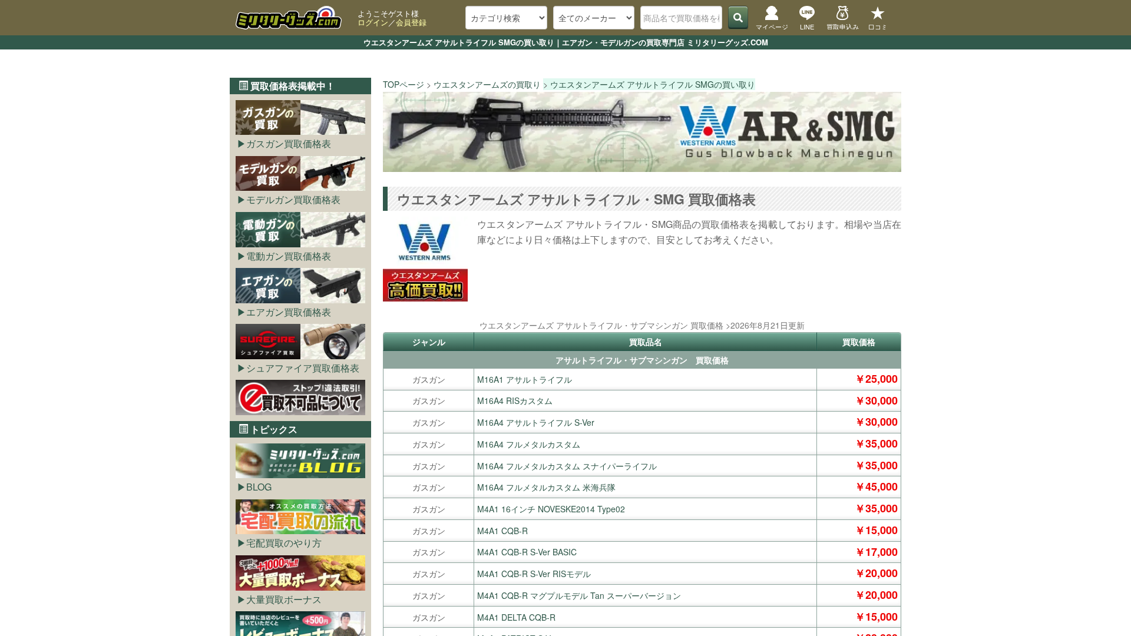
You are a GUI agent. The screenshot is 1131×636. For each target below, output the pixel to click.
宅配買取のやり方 (284, 542)
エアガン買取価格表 (288, 312)
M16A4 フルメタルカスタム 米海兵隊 (546, 487)
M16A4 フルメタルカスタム (528, 444)
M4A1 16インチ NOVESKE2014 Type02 (551, 509)
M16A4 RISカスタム (515, 400)
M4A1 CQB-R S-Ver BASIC (527, 552)
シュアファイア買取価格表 (302, 368)
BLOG (259, 486)
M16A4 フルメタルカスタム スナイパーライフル (567, 466)
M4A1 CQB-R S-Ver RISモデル (534, 573)
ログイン (373, 22)
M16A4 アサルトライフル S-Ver (535, 422)
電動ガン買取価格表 (288, 256)
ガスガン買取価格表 (288, 143)
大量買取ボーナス (284, 599)
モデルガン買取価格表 (293, 199)
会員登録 (411, 22)
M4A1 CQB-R (502, 530)
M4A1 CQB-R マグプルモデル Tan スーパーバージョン (579, 595)
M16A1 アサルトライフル (524, 379)
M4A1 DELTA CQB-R (516, 617)
